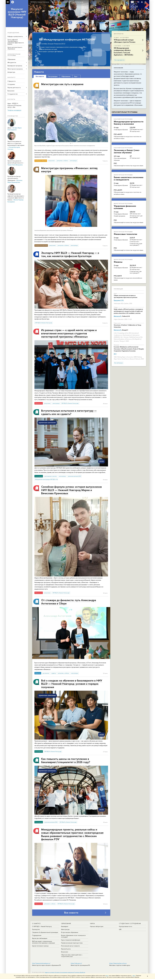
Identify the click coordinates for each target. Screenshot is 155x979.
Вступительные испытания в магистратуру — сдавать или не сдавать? (69, 412)
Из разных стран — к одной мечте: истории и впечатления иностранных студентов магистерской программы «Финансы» (69, 333)
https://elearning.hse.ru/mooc (118, 963)
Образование (11, 59)
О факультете (12, 81)
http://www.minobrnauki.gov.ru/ (41, 963)
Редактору (144, 972)
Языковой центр (66, 949)
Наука (92, 923)
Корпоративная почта (125, 926)
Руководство (36, 929)
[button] (108, 116)
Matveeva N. (117, 316)
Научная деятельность (14, 87)
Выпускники (11, 91)
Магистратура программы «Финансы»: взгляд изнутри (69, 169)
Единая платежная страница (40, 946)
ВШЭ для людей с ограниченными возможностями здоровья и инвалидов (43, 942)
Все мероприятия (119, 60)
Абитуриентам (12, 62)
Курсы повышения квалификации (70, 940)
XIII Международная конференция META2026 (67, 39)
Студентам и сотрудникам (130, 923)
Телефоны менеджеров (14, 110)
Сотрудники (11, 84)
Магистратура (65, 929)
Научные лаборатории (96, 926)
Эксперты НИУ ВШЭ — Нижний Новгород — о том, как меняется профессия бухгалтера (70, 254)
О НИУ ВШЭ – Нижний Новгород (42, 926)
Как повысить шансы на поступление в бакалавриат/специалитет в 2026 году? (65, 760)
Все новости (71, 912)
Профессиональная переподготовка (72, 943)
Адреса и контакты (50, 972)
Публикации (118, 289)
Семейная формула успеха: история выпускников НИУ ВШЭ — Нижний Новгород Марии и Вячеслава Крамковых (71, 490)
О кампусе (36, 923)
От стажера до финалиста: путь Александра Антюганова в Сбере (68, 601)
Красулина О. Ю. (119, 300)
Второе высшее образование (69, 932)
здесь (107, 975)
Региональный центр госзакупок (70, 946)
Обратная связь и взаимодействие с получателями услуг (71, 955)
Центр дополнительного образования (15, 48)
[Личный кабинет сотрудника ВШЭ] (142, 2)
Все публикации (118, 363)
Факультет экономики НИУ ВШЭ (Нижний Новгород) (17, 13)
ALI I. (115, 354)
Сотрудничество (13, 94)
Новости (39, 71)
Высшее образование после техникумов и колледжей (73, 936)
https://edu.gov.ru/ (76, 963)
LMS (120, 929)
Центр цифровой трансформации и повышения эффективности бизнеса (16, 42)
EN (134, 2)
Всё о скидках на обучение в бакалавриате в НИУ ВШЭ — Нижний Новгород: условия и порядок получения (71, 684)
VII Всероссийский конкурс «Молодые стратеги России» (124, 41)
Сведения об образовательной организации (45, 932)
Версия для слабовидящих (39, 938)
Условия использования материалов (64, 972)
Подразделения (36, 935)
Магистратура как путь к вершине (62, 84)
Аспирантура (11, 72)
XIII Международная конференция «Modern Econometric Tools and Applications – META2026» (123, 51)
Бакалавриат (64, 926)
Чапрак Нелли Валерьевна (15, 165)
